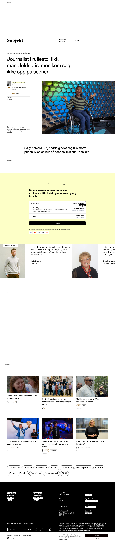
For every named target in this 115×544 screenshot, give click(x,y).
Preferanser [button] (96, 538)
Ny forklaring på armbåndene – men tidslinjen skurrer (22, 442)
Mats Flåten (88, 513)
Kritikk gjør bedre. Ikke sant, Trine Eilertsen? (90, 442)
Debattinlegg (38, 498)
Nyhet (17, 93)
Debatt (52, 408)
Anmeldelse (19, 402)
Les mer (13, 538)
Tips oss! (14, 89)
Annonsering (37, 495)
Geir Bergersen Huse (91, 501)
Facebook (10, 495)
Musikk (23, 473)
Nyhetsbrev (11, 493)
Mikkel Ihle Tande (90, 507)
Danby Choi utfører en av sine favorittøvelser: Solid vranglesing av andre (56, 401)
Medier (12, 93)
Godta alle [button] (96, 535)
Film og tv (13, 402)
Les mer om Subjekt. (83, 530)
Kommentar (53, 450)
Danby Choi (88, 495)
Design (28, 468)
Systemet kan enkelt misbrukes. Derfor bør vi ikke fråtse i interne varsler (55, 444)
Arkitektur (14, 468)
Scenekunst (51, 473)
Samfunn (12, 447)
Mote (12, 473)
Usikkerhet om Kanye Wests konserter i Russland (88, 400)
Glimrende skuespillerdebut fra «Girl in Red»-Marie (22, 397)
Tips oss (36, 500)
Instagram (10, 498)
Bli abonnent (37, 493)
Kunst (54, 468)
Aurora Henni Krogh (18, 82)
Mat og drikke (83, 468)
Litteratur (67, 468)
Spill (64, 473)
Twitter (9, 500)
